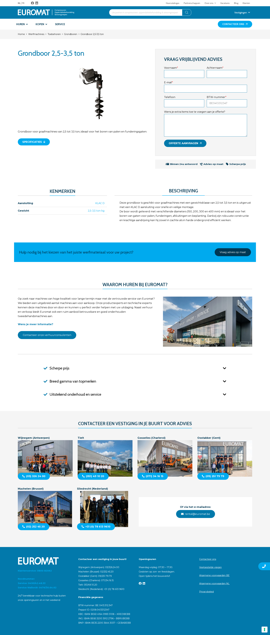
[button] (215, 3)
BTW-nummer (216, 97)
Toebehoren (54, 34)
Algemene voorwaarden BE (214, 575)
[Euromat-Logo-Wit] (44, 561)
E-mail (168, 82)
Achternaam (215, 67)
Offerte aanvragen (183, 143)
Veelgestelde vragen (210, 567)
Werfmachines (36, 34)
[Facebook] (32, 3)
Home (21, 34)
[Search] (186, 12)
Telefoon (169, 97)
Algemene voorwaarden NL (214, 583)
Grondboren (70, 34)
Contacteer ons (207, 559)
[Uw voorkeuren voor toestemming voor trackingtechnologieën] (265, 630)
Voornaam (171, 67)
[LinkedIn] (36, 3)
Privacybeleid (206, 591)
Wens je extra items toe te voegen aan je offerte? (194, 111)
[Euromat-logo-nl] (46, 12)
